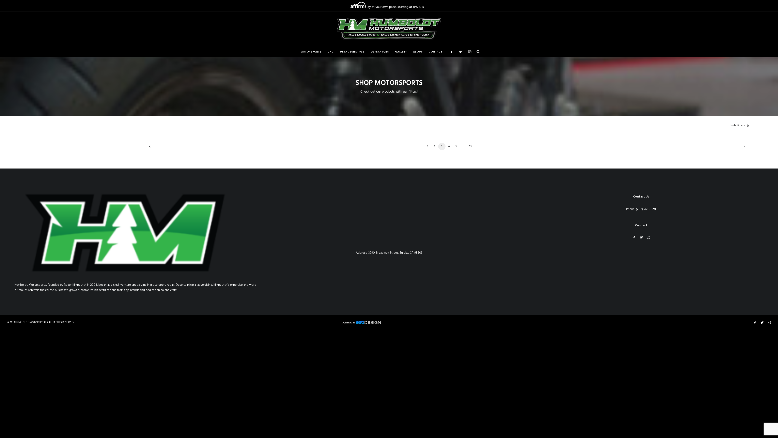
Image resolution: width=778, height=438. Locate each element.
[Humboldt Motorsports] (389, 29)
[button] (453, 51)
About (418, 51)
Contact (435, 51)
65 (470, 146)
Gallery (401, 51)
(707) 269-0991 (646, 209)
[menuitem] (311, 51)
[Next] (743, 148)
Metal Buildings (352, 51)
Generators (380, 51)
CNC (331, 51)
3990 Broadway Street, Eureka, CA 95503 (395, 252)
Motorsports (311, 51)
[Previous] (154, 148)
